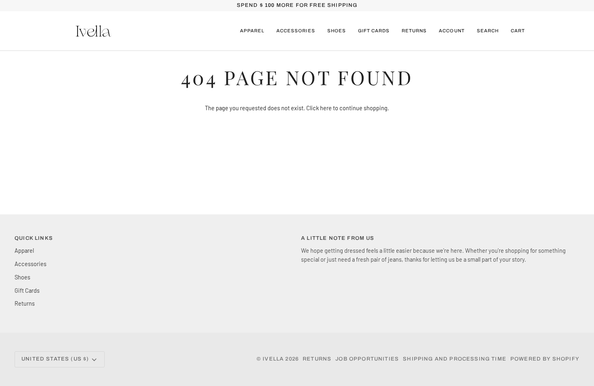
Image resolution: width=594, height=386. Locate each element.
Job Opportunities (367, 359)
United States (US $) (55, 359)
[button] (252, 31)
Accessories (30, 263)
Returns (25, 303)
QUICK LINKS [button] (34, 238)
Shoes (22, 277)
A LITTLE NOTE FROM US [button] (338, 238)
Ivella (273, 359)
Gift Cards (27, 290)
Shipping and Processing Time (454, 359)
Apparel (24, 250)
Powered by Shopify (544, 359)
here (326, 107)
